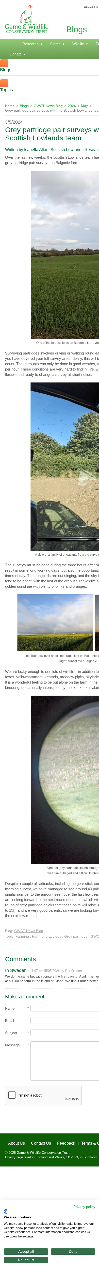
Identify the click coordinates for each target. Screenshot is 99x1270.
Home (10, 106)
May (84, 106)
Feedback (54, 1142)
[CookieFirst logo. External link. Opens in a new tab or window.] (6, 1211)
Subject (11, 1033)
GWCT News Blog (48, 106)
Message (12, 1045)
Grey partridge (76, 936)
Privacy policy (84, 1207)
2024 (72, 106)
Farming (22, 936)
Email (9, 1020)
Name (10, 1008)
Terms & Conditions (81, 1142)
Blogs (24, 106)
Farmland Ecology (46, 936)
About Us (12, 1142)
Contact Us (33, 1142)
